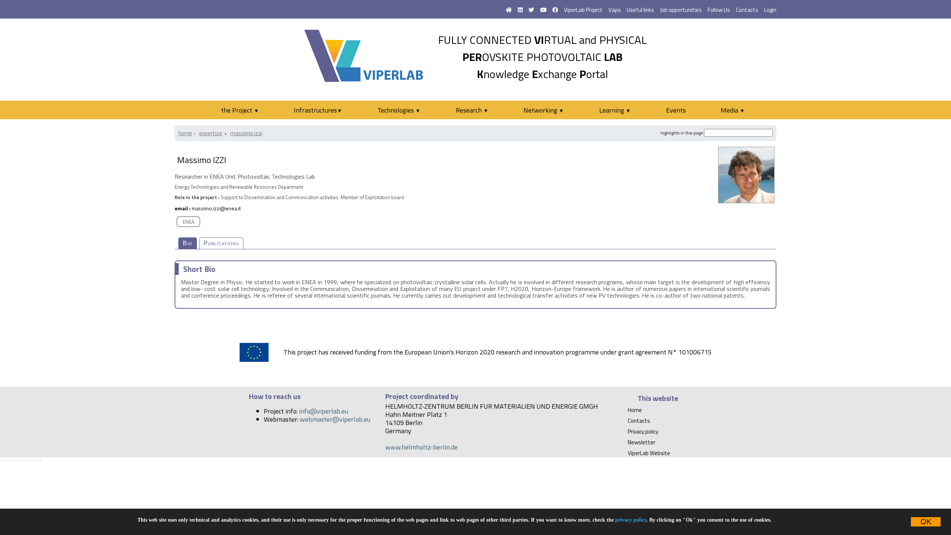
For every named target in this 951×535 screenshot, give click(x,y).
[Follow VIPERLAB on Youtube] (543, 10)
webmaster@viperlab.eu (335, 419)
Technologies (399, 110)
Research (472, 110)
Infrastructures (318, 110)
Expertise (210, 133)
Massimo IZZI (246, 133)
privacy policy (630, 520)
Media (733, 110)
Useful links (640, 10)
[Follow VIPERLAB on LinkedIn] (520, 10)
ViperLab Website (649, 453)
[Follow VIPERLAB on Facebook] (555, 10)
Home (185, 133)
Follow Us (719, 10)
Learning (615, 110)
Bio (187, 243)
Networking (543, 110)
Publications (221, 243)
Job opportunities (681, 10)
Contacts (747, 10)
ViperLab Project (583, 10)
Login (770, 10)
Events (676, 110)
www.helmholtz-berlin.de (421, 447)
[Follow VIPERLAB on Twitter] (531, 10)
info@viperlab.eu (323, 411)
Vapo (614, 10)
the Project (240, 110)
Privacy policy (643, 431)
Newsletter (641, 442)
